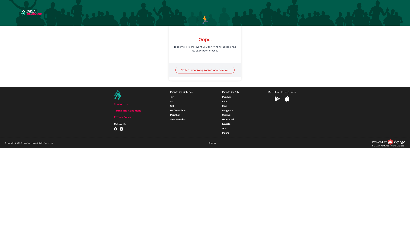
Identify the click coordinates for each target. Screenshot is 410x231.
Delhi (224, 106)
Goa (224, 128)
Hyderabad (228, 119)
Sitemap (213, 143)
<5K (172, 97)
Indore (225, 133)
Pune (224, 101)
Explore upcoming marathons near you (205, 70)
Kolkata (226, 124)
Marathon (175, 115)
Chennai (226, 115)
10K (172, 106)
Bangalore (227, 110)
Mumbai (226, 97)
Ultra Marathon (178, 119)
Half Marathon (177, 110)
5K (171, 101)
